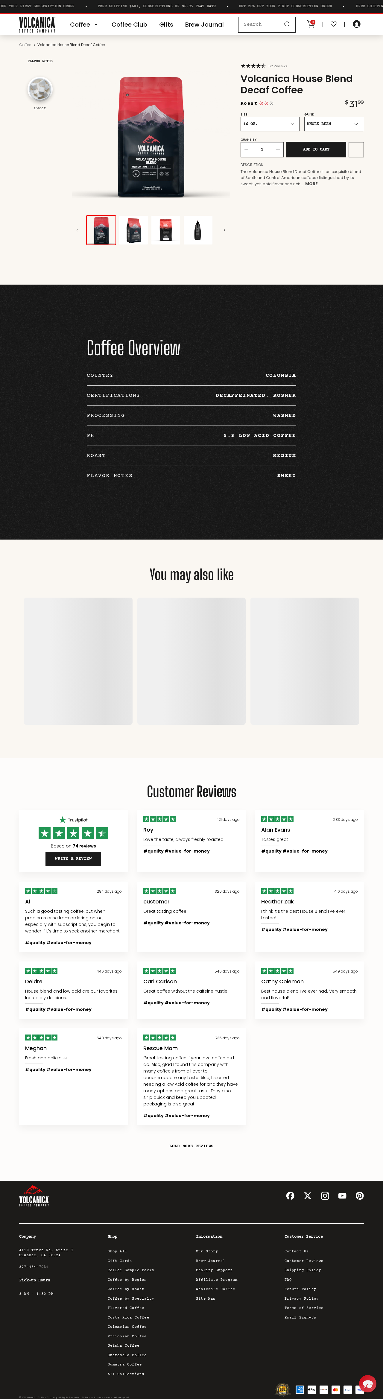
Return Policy (301, 1289)
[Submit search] (287, 25)
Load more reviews (191, 1146)
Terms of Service (304, 1308)
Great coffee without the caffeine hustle (185, 991)
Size (244, 114)
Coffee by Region (127, 1280)
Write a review (73, 858)
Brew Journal (210, 1261)
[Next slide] (224, 230)
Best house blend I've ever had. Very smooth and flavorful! (309, 994)
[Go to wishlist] (334, 25)
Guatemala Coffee (127, 1355)
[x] (307, 1196)
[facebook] (290, 1196)
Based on (73, 846)
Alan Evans (275, 829)
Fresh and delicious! (46, 1058)
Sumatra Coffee (125, 1365)
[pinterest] (359, 1196)
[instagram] (325, 1196)
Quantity (248, 139)
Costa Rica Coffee (128, 1318)
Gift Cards (120, 1261)
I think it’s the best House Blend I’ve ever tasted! (303, 914)
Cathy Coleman (282, 981)
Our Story (207, 1252)
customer (156, 901)
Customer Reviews (304, 1261)
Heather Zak (277, 901)
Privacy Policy (302, 1299)
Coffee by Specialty (131, 1299)
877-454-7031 (33, 1267)
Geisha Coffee (124, 1346)
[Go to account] (356, 25)
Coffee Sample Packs (131, 1270)
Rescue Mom (160, 1048)
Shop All (117, 1252)
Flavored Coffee (126, 1308)
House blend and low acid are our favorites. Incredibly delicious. (71, 994)
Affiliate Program (217, 1280)
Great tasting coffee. (165, 911)
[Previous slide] (77, 230)
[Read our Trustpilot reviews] (73, 820)
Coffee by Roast (126, 1289)
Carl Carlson (160, 981)
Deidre (33, 981)
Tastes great (274, 839)
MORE (311, 184)
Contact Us (297, 1252)
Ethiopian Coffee (127, 1337)
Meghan (36, 1048)
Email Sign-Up (301, 1318)
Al (27, 901)
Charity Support (214, 1270)
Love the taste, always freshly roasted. (183, 839)
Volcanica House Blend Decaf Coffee (71, 44)
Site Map (206, 1299)
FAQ (288, 1280)
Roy (148, 829)
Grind (309, 114)
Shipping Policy (303, 1270)
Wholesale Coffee (215, 1289)
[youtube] (342, 1196)
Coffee (25, 44)
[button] (367, 1383)
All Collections (126, 1374)
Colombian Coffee (127, 1327)
